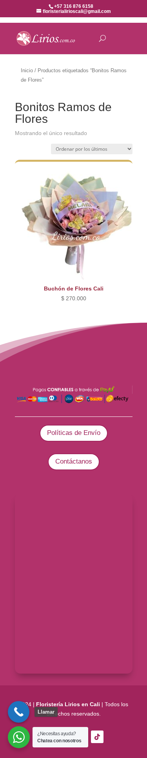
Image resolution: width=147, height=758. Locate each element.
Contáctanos (73, 461)
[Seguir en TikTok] (97, 737)
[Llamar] (18, 712)
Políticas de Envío (73, 433)
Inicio (27, 70)
